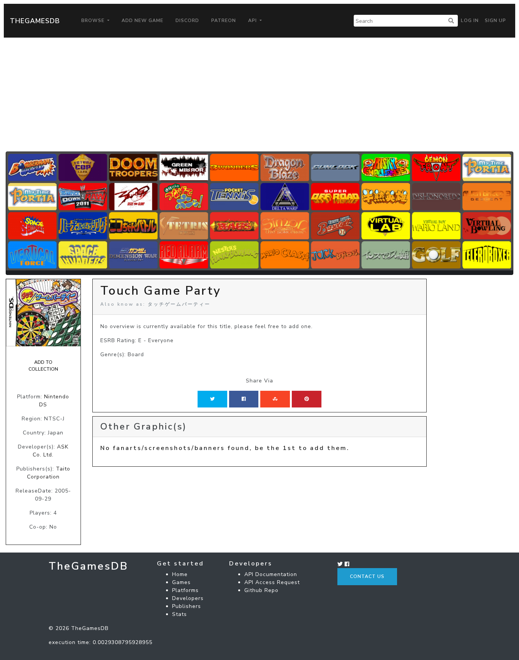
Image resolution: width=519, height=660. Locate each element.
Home (180, 574)
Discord (187, 20)
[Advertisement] (259, 94)
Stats (179, 614)
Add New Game (142, 20)
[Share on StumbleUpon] (275, 399)
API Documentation (270, 574)
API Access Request (272, 582)
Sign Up (495, 20)
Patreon (223, 20)
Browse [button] (93, 20)
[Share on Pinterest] (306, 399)
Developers (188, 598)
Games (181, 582)
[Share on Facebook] (243, 399)
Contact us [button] (367, 576)
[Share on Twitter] (212, 399)
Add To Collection (43, 365)
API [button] (253, 20)
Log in (470, 20)
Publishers (186, 606)
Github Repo (261, 590)
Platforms (185, 590)
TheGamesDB (35, 20)
